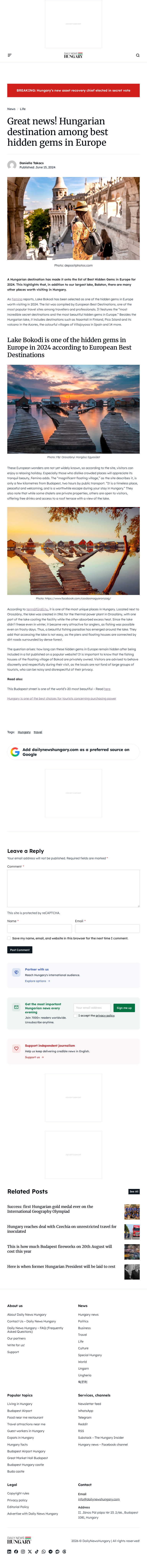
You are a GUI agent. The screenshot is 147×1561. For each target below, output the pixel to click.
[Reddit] (57, 1552)
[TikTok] (37, 1552)
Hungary (24, 732)
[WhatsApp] (44, 1552)
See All (134, 1191)
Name (13, 921)
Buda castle (15, 1471)
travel (38, 732)
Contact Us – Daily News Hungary (31, 1321)
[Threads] (64, 1552)
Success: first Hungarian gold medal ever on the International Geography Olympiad (50, 1209)
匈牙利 (82, 1382)
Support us (32, 1057)
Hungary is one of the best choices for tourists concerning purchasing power (61, 698)
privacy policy (105, 1015)
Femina (17, 299)
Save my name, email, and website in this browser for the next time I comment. (70, 938)
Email (80, 921)
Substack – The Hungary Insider (101, 1437)
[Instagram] (23, 1552)
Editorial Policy (18, 1507)
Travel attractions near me (26, 1424)
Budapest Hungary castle (25, 1465)
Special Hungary (90, 1355)
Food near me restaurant (25, 1417)
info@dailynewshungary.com (99, 1499)
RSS (81, 1431)
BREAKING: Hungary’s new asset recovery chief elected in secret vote (73, 90)
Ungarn (83, 1368)
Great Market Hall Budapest (27, 1458)
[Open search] (138, 55)
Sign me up (124, 1008)
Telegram (84, 1417)
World (82, 1362)
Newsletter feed (89, 1404)
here (107, 689)
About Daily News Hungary (26, 1314)
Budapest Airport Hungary (26, 1451)
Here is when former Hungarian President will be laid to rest (61, 1266)
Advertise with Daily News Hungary (32, 1514)
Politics (83, 1321)
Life (80, 1341)
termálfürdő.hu (37, 609)
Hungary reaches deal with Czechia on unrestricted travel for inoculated (62, 1229)
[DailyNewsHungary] (73, 55)
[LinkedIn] (9, 1552)
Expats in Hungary (20, 1437)
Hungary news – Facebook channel (103, 1444)
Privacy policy (17, 1500)
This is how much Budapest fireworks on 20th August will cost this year (59, 1249)
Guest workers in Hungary (25, 1431)
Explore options (35, 981)
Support (13, 1352)
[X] (30, 1552)
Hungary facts (17, 1444)
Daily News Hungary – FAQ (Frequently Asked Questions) (35, 1330)
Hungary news (88, 1314)
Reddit (83, 1424)
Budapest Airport (19, 1411)
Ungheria (84, 1375)
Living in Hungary (19, 1404)
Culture (83, 1348)
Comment (15, 866)
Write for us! (16, 1345)
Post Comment (19, 950)
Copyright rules (18, 1493)
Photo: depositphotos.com (73, 265)
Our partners (16, 1338)
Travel (82, 1335)
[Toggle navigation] (9, 55)
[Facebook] (16, 1552)
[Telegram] (50, 1552)
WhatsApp (85, 1411)
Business (84, 1328)
